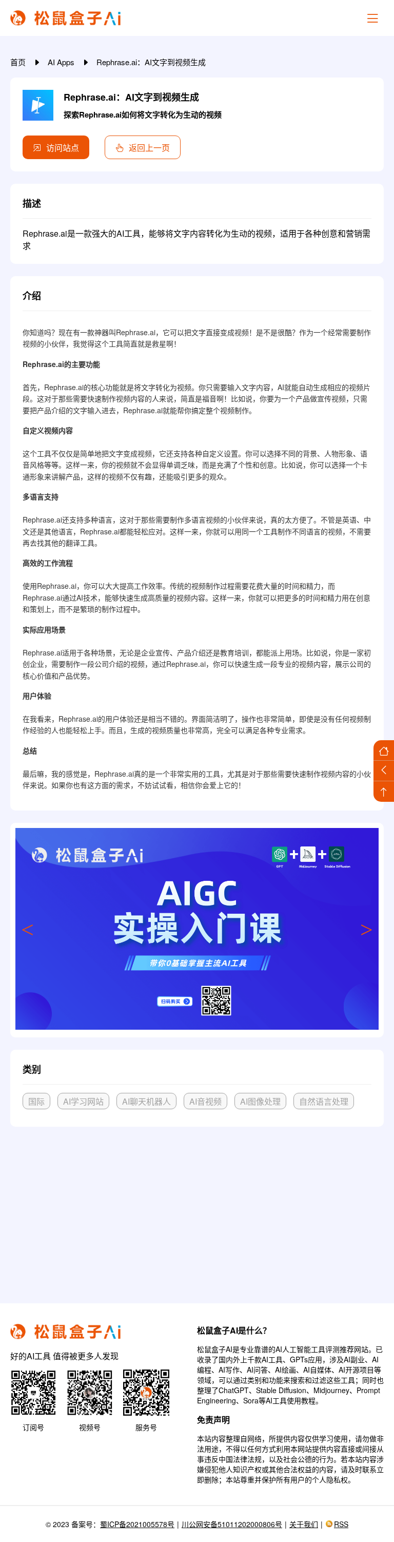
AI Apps (62, 61)
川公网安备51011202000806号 (232, 1524)
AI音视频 (205, 1101)
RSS (341, 1524)
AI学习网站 (83, 1101)
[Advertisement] (197, 1211)
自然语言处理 (323, 1101)
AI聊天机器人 (146, 1101)
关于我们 (303, 1524)
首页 (19, 61)
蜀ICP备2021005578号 (137, 1524)
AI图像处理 (260, 1101)
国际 (36, 1101)
